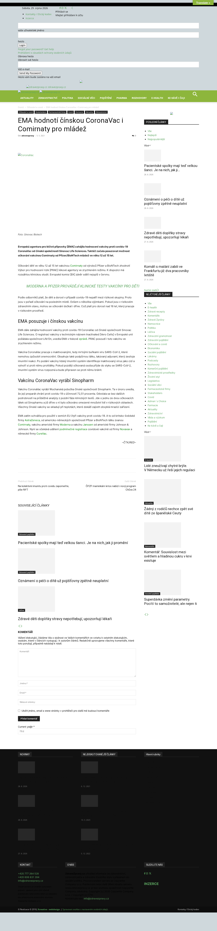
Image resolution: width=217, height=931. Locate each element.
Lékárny (152, 356)
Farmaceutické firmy (57, 112)
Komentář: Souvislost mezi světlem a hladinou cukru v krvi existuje (168, 556)
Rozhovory (139, 98)
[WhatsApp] (65, 143)
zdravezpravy (28, 135)
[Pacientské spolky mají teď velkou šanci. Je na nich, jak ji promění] (77, 523)
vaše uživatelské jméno (31, 30)
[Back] (72, 8)
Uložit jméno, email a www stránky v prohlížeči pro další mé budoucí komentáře (65, 710)
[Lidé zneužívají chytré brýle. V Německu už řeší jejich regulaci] (171, 449)
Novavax (125, 429)
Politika (67, 98)
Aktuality (27, 98)
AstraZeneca (32, 420)
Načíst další (150, 290)
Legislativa (154, 380)
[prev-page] (19, 626)
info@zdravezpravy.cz (30, 880)
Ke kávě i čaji (176, 98)
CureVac (41, 433)
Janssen (88, 424)
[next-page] (21, 626)
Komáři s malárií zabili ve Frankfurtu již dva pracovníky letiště (166, 271)
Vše (150, 131)
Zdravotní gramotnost (160, 336)
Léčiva (21, 610)
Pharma (121, 98)
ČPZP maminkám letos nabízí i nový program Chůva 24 (111, 488)
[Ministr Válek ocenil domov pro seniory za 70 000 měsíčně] (108, 801)
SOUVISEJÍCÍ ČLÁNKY (34, 505)
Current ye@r (26, 726)
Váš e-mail (24, 69)
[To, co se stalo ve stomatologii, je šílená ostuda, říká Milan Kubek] (108, 834)
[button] (195, 95)
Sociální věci (86, 98)
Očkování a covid (35, 107)
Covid (70, 112)
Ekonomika (154, 348)
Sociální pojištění (157, 352)
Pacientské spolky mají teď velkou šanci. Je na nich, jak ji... (170, 168)
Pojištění (106, 98)
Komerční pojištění (158, 368)
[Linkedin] (73, 143)
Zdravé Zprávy (156, 319)
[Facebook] (60, 8)
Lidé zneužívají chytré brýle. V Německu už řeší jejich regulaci (169, 468)
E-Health (157, 98)
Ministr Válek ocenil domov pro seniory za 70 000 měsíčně (105, 813)
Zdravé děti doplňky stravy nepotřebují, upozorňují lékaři (65, 619)
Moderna (65, 424)
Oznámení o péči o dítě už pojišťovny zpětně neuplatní (63, 581)
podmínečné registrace (73, 429)
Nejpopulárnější (156, 139)
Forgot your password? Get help (36, 49)
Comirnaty (76, 265)
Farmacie (79, 112)
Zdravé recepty (156, 311)
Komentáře (154, 315)
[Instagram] (62, 8)
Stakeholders (41, 112)
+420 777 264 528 (28, 873)
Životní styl (154, 376)
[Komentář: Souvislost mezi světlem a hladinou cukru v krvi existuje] (171, 535)
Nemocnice (154, 323)
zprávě (83, 338)
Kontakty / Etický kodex (38, 14)
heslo (21, 41)
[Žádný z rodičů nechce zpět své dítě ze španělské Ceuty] (171, 492)
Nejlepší (152, 135)
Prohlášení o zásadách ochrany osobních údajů (45, 52)
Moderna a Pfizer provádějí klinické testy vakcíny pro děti (82, 286)
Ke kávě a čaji (155, 425)
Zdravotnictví (47, 98)
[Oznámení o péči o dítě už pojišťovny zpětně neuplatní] (77, 561)
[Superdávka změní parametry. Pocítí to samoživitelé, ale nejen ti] (171, 582)
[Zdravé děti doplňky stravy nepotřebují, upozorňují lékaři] (77, 599)
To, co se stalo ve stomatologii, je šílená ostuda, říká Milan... (107, 847)
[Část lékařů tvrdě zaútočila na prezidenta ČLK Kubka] (108, 767)
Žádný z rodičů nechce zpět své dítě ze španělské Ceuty (168, 511)
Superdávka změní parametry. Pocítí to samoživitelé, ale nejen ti (170, 601)
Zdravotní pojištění (26, 534)
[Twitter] (65, 8)
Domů (21, 107)
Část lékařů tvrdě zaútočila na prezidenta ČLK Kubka (104, 779)
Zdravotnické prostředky (161, 372)
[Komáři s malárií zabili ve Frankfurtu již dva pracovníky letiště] (171, 256)
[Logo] (29, 92)
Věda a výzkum (156, 417)
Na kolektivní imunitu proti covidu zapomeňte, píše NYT (43, 488)
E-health (152, 307)
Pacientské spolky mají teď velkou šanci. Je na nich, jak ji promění (73, 543)
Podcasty (153, 360)
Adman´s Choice (157, 401)
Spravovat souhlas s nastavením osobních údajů (85, 909)
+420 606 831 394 (28, 877)
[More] (80, 143)
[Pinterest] (57, 143)
